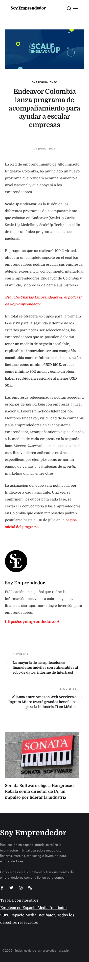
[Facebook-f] (2, 888)
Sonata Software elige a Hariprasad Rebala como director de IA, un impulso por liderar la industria (39, 791)
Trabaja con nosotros (19, 900)
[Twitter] (11, 888)
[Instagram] (21, 888)
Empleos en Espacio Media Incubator (33, 908)
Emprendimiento (44, 82)
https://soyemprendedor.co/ (32, 621)
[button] (69, 8)
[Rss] (30, 888)
